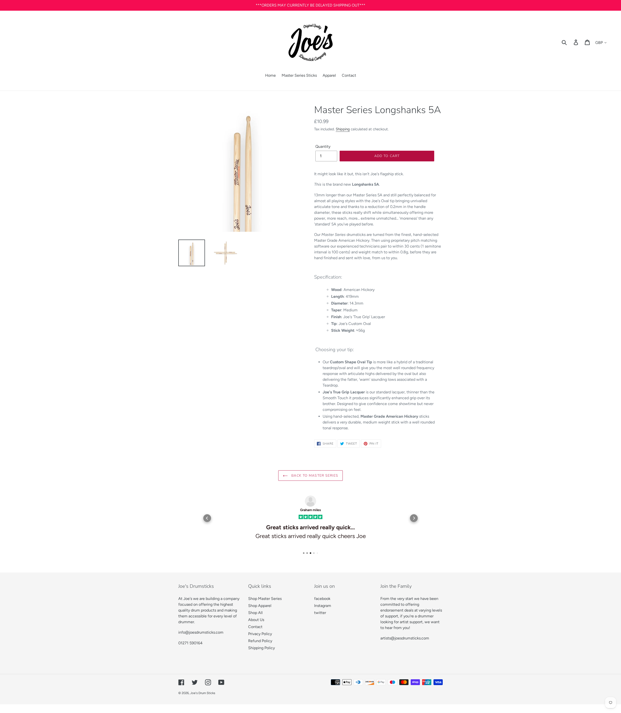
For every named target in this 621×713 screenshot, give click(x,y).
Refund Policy (260, 640)
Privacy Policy (260, 633)
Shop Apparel (259, 605)
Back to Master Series (314, 475)
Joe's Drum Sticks (202, 693)
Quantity (322, 146)
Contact (255, 626)
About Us (256, 619)
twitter (320, 612)
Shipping (343, 129)
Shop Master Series (265, 598)
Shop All (255, 612)
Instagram (322, 605)
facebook (322, 598)
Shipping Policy (261, 648)
